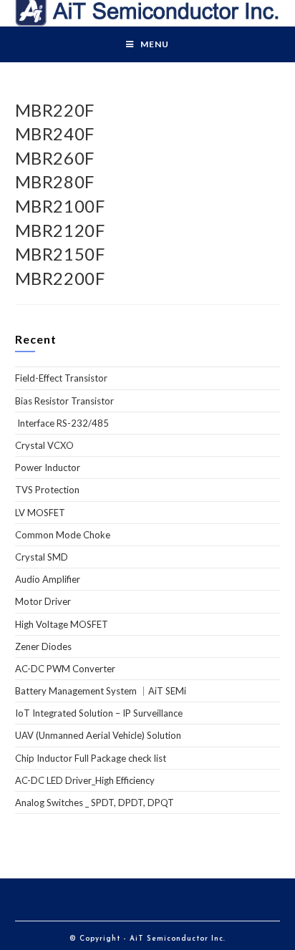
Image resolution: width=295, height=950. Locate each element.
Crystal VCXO (44, 445)
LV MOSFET (40, 512)
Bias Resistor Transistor (64, 401)
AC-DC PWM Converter (65, 668)
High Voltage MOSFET (61, 624)
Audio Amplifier (47, 579)
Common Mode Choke (62, 535)
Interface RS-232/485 (62, 423)
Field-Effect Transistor (61, 378)
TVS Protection (47, 489)
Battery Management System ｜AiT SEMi (100, 691)
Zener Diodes (43, 646)
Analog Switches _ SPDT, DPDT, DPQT (94, 802)
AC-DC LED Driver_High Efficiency (85, 780)
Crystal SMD (41, 557)
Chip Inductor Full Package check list (90, 758)
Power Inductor (47, 467)
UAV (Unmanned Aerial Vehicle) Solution (98, 735)
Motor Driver (43, 601)
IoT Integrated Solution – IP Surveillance (99, 713)
